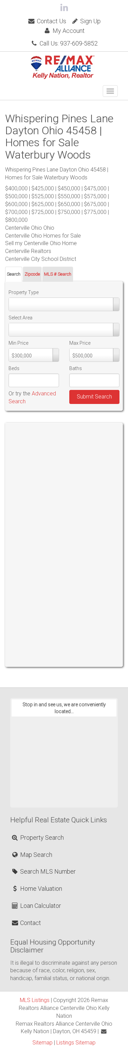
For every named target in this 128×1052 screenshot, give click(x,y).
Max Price (79, 343)
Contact (30, 922)
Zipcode (32, 274)
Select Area (20, 317)
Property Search (41, 837)
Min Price (18, 343)
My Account (68, 30)
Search (13, 274)
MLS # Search (57, 274)
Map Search (35, 854)
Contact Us (50, 21)
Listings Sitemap (76, 1042)
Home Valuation (40, 888)
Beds (14, 368)
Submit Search (94, 396)
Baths (75, 368)
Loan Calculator (40, 905)
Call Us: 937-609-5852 (68, 43)
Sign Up (90, 21)
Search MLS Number (47, 871)
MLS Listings (34, 1000)
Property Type (24, 292)
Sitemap (42, 1042)
